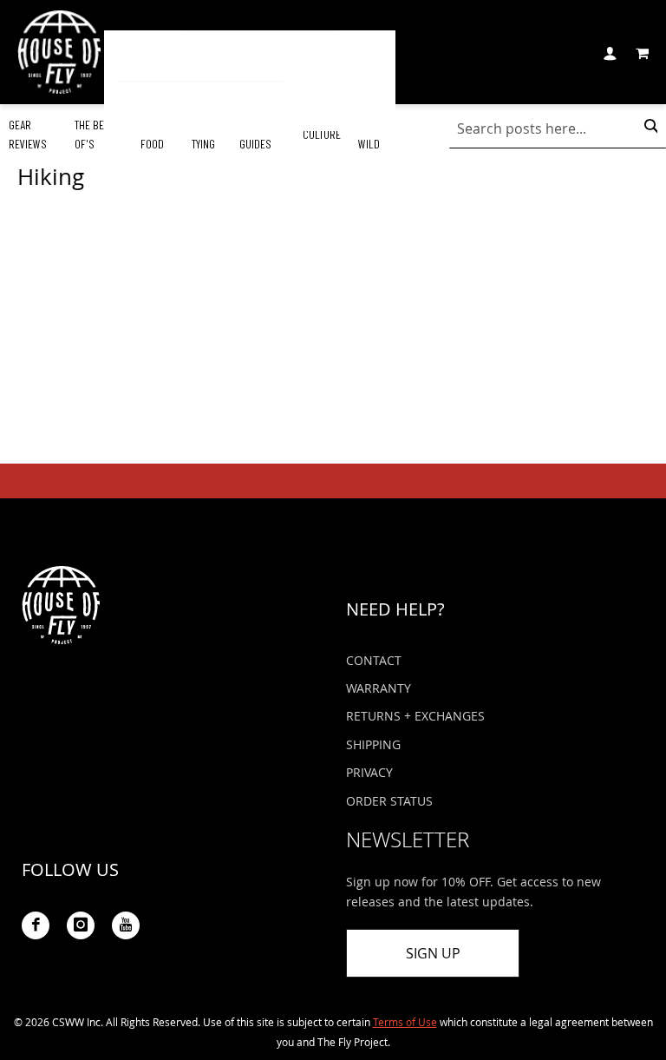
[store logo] (59, 52)
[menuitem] (150, 56)
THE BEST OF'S (94, 134)
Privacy (369, 772)
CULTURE (322, 134)
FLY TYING (203, 134)
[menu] (249, 80)
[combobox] (557, 128)
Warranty (378, 688)
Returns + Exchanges (415, 716)
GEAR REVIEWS (28, 134)
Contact (374, 660)
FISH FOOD (152, 134)
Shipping (373, 744)
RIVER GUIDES (255, 134)
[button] (609, 52)
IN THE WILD (371, 134)
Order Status (389, 801)
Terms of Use (405, 1022)
